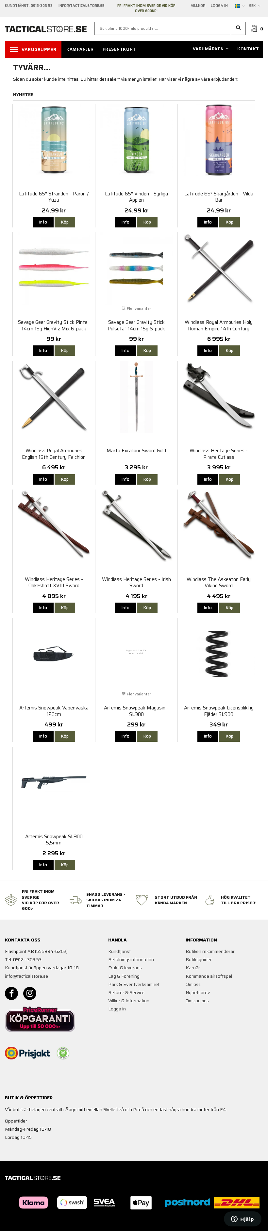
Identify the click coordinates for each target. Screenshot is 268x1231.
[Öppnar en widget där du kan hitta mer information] (242, 1219)
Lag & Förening (124, 976)
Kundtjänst (119, 951)
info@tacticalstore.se (26, 976)
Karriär (193, 967)
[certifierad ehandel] (63, 1053)
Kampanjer (80, 49)
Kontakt (248, 48)
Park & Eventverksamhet (133, 984)
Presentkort (119, 49)
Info (43, 222)
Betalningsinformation (131, 959)
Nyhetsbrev (198, 992)
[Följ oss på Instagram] (29, 993)
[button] (238, 28)
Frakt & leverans (125, 967)
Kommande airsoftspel (209, 976)
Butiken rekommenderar (210, 951)
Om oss (193, 984)
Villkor (198, 5)
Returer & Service (126, 992)
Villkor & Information (128, 1000)
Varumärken (208, 48)
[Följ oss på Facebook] (11, 993)
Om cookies (197, 1000)
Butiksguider (199, 959)
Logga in (219, 5)
